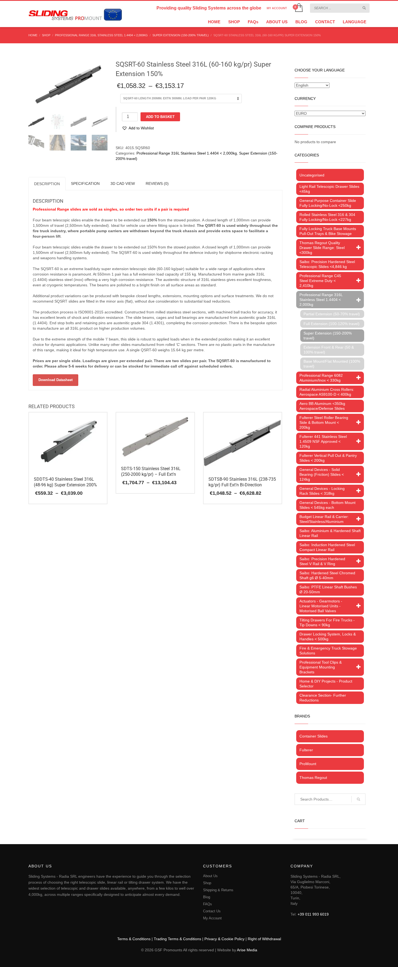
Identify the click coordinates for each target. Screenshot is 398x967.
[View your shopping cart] (298, 8)
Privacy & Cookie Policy (224, 939)
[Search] (358, 799)
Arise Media (247, 950)
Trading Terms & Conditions (177, 939)
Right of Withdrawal (264, 939)
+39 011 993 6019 (313, 914)
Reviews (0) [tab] (157, 183)
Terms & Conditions (134, 939)
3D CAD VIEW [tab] (122, 183)
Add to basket (160, 117)
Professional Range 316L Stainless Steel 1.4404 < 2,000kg (186, 153)
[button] (138, 128)
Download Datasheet (55, 380)
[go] (364, 8)
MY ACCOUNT (277, 8)
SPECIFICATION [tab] (85, 183)
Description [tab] (47, 184)
